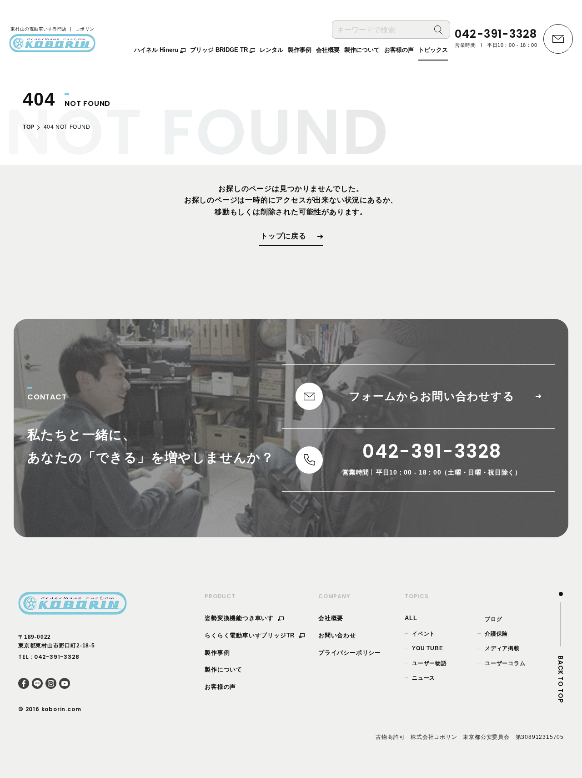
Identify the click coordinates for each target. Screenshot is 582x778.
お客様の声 (220, 686)
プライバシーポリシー (349, 652)
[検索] (438, 30)
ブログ (493, 619)
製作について (223, 669)
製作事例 (217, 652)
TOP (29, 127)
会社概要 (330, 618)
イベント (423, 634)
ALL (411, 618)
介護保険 (496, 634)
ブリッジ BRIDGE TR (220, 49)
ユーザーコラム (505, 663)
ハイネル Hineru (157, 49)
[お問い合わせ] (558, 39)
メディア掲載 (502, 648)
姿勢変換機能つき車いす (240, 618)
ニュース (423, 678)
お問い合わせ (337, 635)
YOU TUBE (427, 648)
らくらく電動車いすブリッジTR (251, 635)
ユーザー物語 (429, 663)
